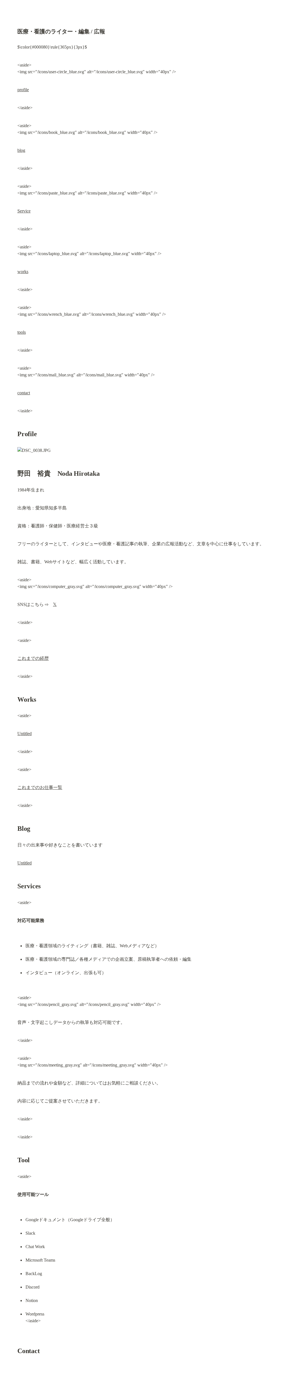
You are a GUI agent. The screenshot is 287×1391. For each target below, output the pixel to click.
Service (24, 211)
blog (21, 150)
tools (21, 332)
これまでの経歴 (33, 658)
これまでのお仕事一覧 (39, 787)
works (22, 271)
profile (23, 89)
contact (23, 392)
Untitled (24, 733)
